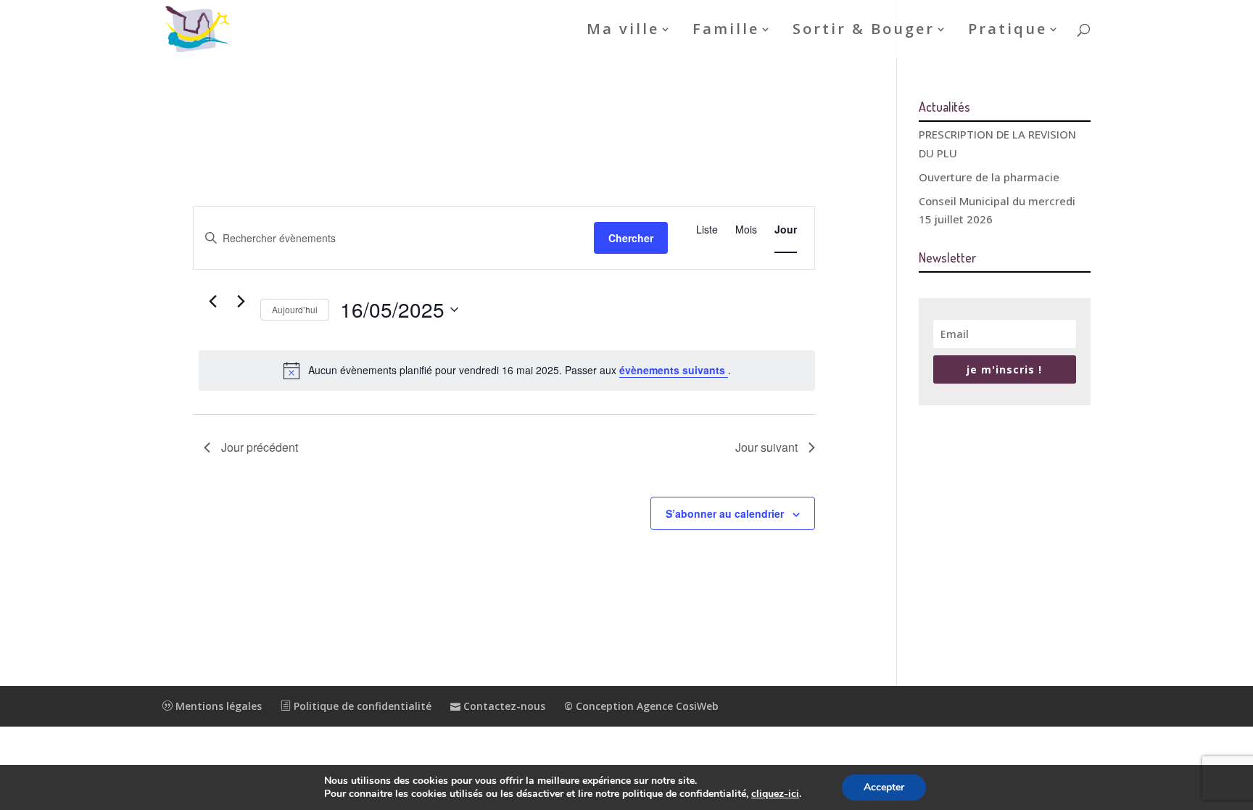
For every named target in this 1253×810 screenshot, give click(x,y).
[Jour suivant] (240, 301)
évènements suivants (673, 370)
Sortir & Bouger (864, 31)
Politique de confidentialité (361, 706)
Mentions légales (217, 706)
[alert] (507, 370)
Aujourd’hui (295, 309)
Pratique (1007, 31)
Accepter (884, 787)
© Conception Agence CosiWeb (641, 706)
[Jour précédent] (212, 301)
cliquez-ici (775, 794)
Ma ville (623, 31)
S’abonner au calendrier (725, 513)
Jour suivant (766, 447)
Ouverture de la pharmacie (989, 177)
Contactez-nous (502, 706)
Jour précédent (259, 447)
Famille (725, 31)
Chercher (630, 238)
